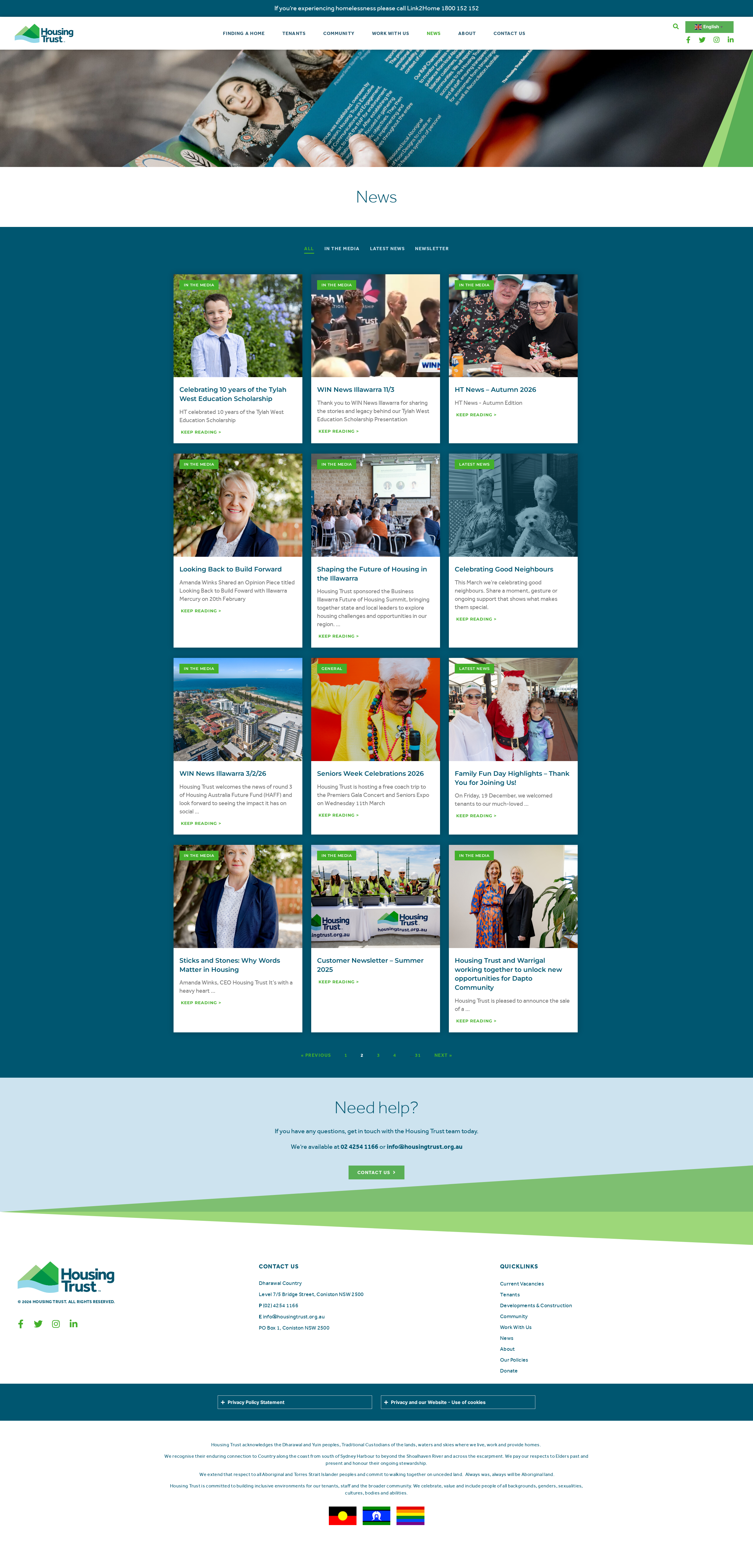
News (434, 33)
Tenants (294, 33)
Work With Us (390, 33)
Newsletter (432, 248)
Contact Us (509, 33)
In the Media (342, 248)
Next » (443, 1055)
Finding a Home (244, 33)
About (467, 33)
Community (338, 33)
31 (418, 1055)
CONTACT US (279, 1266)
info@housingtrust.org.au (294, 1316)
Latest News (387, 248)
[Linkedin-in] (730, 40)
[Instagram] (716, 40)
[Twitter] (702, 40)
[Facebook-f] (688, 40)
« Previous (316, 1055)
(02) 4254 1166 (280, 1305)
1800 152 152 (460, 8)
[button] (676, 26)
